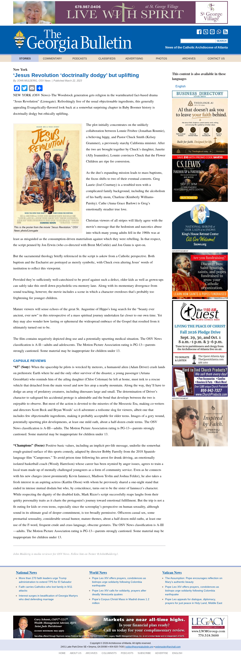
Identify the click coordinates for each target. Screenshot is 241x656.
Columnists (109, 653)
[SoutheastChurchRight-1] (200, 395)
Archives (188, 58)
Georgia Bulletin (72, 40)
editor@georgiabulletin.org (139, 646)
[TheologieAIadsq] (200, 153)
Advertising (134, 58)
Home (62, 653)
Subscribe (144, 653)
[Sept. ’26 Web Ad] (200, 248)
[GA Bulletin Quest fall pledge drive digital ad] (200, 364)
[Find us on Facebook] (199, 31)
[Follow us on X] (205, 31)
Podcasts (79, 58)
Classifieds (106, 58)
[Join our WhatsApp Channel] (219, 31)
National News (26, 572)
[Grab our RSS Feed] (225, 31)
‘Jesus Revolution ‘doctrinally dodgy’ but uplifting (76, 75)
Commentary (52, 58)
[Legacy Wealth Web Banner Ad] (120, 637)
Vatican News (172, 572)
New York (20, 69)
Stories (25, 58)
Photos (161, 58)
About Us (75, 653)
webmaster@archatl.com (168, 646)
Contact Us (216, 58)
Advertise (161, 653)
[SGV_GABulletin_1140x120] (120, 22)
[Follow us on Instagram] (212, 31)
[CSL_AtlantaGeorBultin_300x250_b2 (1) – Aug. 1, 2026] (200, 200)
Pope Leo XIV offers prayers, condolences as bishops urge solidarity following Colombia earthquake (119, 582)
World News (98, 572)
